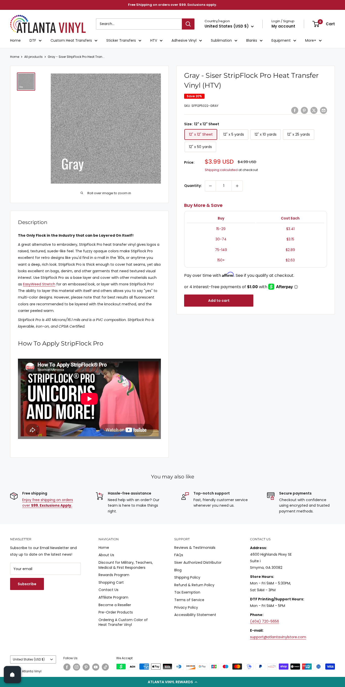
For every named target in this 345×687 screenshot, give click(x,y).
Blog (178, 570)
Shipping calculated (221, 169)
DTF (33, 40)
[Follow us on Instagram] (76, 667)
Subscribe (27, 583)
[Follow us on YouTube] (95, 667)
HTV (153, 40)
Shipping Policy (187, 577)
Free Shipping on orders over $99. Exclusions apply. (172, 4)
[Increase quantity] (237, 186)
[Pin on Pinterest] (304, 110)
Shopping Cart (111, 582)
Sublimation (221, 40)
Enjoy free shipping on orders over (47, 502)
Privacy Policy (186, 607)
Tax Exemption (187, 592)
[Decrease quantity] (210, 186)
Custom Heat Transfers (71, 40)
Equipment (281, 40)
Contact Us (108, 589)
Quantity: (193, 185)
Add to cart (219, 300)
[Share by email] (323, 110)
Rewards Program (113, 574)
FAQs (178, 554)
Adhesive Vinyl (183, 40)
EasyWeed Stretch (39, 284)
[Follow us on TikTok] (105, 667)
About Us (106, 554)
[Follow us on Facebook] (66, 667)
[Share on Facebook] (294, 110)
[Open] (12, 674)
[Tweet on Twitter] (313, 110)
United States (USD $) (29, 659)
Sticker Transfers (121, 40)
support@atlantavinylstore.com (278, 637)
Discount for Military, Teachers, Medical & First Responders (125, 565)
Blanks (251, 40)
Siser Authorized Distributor (197, 562)
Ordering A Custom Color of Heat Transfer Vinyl (123, 622)
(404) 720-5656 (264, 621)
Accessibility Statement (195, 614)
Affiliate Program (113, 597)
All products (33, 57)
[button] (172, 682)
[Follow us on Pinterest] (86, 667)
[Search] (188, 24)
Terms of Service (189, 599)
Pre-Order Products (115, 612)
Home (15, 40)
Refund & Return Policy (194, 584)
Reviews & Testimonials (194, 547)
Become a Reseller (114, 604)
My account (283, 26)
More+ (310, 40)
